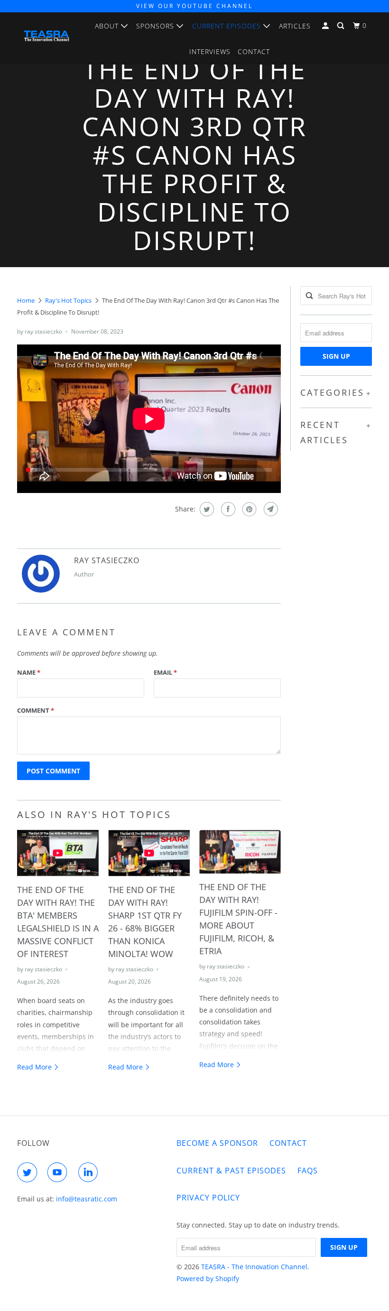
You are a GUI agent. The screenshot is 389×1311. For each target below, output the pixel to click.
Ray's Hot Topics (68, 300)
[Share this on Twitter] (205, 509)
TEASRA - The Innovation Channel (254, 1266)
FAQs (307, 1170)
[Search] (341, 26)
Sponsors (156, 25)
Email (165, 672)
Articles (295, 25)
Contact (254, 51)
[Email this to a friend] (269, 509)
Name (28, 672)
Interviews (210, 51)
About (108, 25)
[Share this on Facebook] (227, 509)
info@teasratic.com (86, 1198)
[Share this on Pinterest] (248, 509)
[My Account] (326, 26)
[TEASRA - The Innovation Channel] (46, 38)
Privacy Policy (208, 1197)
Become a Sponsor (217, 1143)
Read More (35, 1066)
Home (26, 300)
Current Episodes (227, 25)
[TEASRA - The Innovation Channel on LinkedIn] (90, 1172)
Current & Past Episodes (231, 1170)
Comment (35, 710)
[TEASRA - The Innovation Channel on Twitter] (29, 1172)
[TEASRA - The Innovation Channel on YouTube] (59, 1172)
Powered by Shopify (207, 1278)
